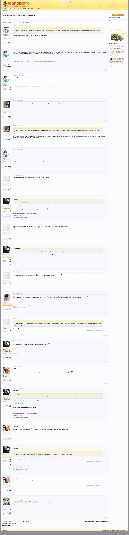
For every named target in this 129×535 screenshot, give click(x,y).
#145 (105, 144)
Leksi (4, 109)
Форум (10, 8)
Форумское (112, 30)
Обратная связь (112, 530)
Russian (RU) (4, 530)
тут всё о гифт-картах (18, 403)
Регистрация (117, 14)
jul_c (3, 280)
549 (10, 37)
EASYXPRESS (118, 56)
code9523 (117, 62)
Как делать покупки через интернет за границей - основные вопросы (44, 457)
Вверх (124, 530)
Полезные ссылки (118, 30)
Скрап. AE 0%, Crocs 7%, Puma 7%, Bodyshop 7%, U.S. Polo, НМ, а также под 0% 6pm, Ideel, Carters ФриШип (34, 61)
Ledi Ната (4, 58)
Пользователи (17, 8)
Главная (5, 8)
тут (15, 254)
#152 (105, 313)
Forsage (4, 302)
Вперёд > (27, 22)
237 (10, 283)
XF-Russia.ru (7, 533)
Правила (24, 8)
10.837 (10, 210)
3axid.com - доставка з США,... (118, 58)
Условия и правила (105, 530)
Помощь (38, 8)
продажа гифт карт (36, 103)
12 (25, 22)
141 (10, 509)
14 (10, 378)
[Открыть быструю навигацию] (107, 13)
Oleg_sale (117, 49)
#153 (105, 335)
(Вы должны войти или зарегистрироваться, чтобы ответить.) (96, 521)
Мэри (4, 375)
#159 (105, 492)
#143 (105, 95)
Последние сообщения (6, 10)
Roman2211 (118, 65)
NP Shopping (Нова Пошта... (117, 61)
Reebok (117, 52)
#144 (105, 120)
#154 (105, 361)
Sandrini (4, 232)
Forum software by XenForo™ (11, 532)
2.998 (10, 112)
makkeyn (117, 46)
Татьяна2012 (5, 34)
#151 (105, 288)
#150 (105, 266)
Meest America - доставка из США (118, 45)
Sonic (117, 59)
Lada (4, 506)
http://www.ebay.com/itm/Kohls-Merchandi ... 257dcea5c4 (25, 501)
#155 (105, 383)
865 (10, 87)
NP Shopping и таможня (116, 48)
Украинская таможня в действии (118, 64)
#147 (105, 192)
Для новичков (31, 8)
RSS (126, 530)
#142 (105, 70)
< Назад (9, 22)
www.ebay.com (18, 502)
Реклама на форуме (118, 40)
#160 (105, 517)
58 (10, 235)
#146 (105, 170)
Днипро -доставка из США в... (117, 51)
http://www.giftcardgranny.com (51, 30)
